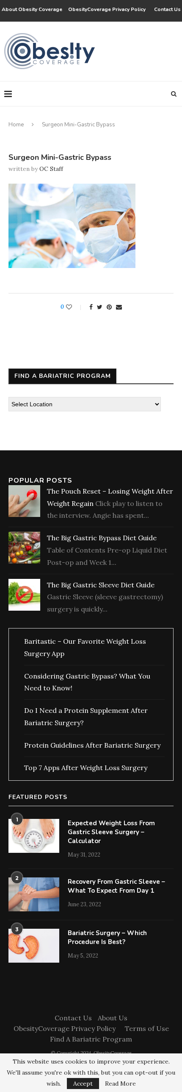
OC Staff (51, 169)
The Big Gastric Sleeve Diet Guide (100, 585)
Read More (120, 1083)
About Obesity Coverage (32, 9)
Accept (83, 1083)
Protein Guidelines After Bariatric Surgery (92, 745)
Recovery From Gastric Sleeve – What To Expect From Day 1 (116, 886)
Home (16, 124)
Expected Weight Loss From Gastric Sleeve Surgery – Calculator (111, 832)
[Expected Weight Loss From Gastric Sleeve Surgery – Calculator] (33, 836)
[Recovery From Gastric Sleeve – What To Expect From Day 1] (33, 894)
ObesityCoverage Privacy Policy (108, 9)
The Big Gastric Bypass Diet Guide (102, 537)
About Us (112, 1018)
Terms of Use (147, 1028)
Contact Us (167, 9)
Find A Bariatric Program (91, 1039)
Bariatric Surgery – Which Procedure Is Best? (107, 937)
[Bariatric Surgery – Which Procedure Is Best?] (33, 946)
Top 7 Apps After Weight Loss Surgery (85, 767)
